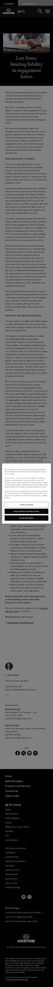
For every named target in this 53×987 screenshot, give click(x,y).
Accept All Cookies (26, 518)
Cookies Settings (26, 505)
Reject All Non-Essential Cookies (26, 511)
